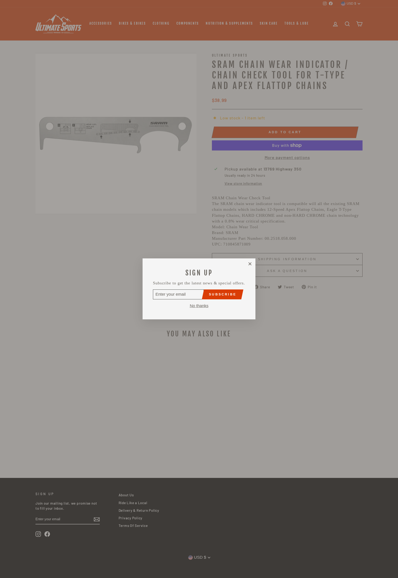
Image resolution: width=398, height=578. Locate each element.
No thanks (199, 306)
